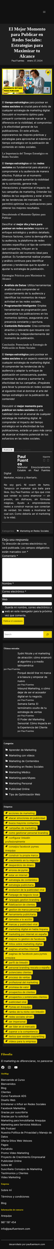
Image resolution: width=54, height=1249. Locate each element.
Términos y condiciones (15, 1196)
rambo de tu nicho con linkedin (26, 1011)
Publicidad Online (19, 789)
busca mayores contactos (23, 823)
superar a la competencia (23, 1031)
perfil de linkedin (18, 962)
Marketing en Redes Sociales (34, 531)
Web (4, 599)
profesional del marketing (23, 982)
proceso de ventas (19, 977)
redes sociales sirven (21, 1016)
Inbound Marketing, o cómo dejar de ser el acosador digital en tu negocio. (34, 692)
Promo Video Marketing (15, 1152)
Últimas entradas (23, 450)
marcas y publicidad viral (23, 924)
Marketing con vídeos (21, 755)
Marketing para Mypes (22, 777)
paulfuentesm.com (35, 1244)
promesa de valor (19, 987)
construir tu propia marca (23, 855)
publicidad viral (17, 1001)
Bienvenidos (8, 1083)
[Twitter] (48, 460)
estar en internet (18, 875)
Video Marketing (10, 1177)
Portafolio (7, 1148)
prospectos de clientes (22, 992)
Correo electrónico (14, 591)
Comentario (10, 555)
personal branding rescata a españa (29, 967)
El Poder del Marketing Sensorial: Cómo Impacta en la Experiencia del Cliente (34, 723)
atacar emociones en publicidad (27, 818)
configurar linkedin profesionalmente (17, 839)
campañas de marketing (22, 827)
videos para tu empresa (22, 1041)
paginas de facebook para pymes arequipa (26, 955)
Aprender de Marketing (22, 749)
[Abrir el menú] (44, 12)
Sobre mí (6, 1190)
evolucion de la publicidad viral (26, 889)
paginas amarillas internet (23, 948)
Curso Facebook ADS (13, 1096)
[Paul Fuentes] (10, 467)
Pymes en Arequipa (20, 1006)
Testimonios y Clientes (14, 1173)
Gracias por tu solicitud (14, 1116)
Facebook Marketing (13, 1108)
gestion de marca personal (24, 909)
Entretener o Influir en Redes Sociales (23, 1104)
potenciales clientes (20, 972)
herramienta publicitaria (22, 914)
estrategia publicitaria (21, 884)
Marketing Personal (20, 783)
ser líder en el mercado (22, 1026)
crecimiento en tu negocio (24, 860)
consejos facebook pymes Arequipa (22, 848)
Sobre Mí (6, 1165)
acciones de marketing (22, 813)
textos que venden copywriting (26, 1036)
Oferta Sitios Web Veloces (16, 1140)
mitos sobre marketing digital (25, 943)
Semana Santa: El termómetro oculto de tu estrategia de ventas (32, 708)
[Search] (47, 634)
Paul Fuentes (18, 60)
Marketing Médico (19, 772)
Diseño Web (8, 1100)
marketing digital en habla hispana (28, 929)
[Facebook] (44, 460)
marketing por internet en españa (28, 934)
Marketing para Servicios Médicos (21, 1124)
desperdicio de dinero (21, 865)
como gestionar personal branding (28, 832)
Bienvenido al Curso (13, 1079)
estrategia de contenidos (23, 879)
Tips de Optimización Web (24, 794)
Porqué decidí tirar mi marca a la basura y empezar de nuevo (34, 677)
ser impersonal (17, 1021)
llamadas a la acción (20, 919)
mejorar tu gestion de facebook (27, 938)
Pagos (4, 1144)
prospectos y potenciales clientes (28, 996)
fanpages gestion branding (24, 899)
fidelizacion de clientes (22, 904)
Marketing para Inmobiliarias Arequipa (23, 1120)
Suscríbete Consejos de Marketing (21, 1169)
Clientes (6, 1092)
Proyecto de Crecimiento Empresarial (23, 1157)
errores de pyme (18, 870)
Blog (3, 1088)
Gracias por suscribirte (14, 1112)
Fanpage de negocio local (23, 894)
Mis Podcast (8, 1128)
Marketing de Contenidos (24, 761)
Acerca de (8, 450)
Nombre (8, 583)
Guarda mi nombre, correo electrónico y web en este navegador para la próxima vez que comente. (28, 611)
